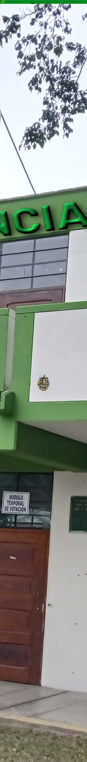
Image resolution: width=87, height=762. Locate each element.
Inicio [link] (32, 2)
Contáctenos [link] (49, 2)
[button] (85, 2)
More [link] (80, 2)
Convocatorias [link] (40, 2)
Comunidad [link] (57, 2)
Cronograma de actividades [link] (70, 2)
